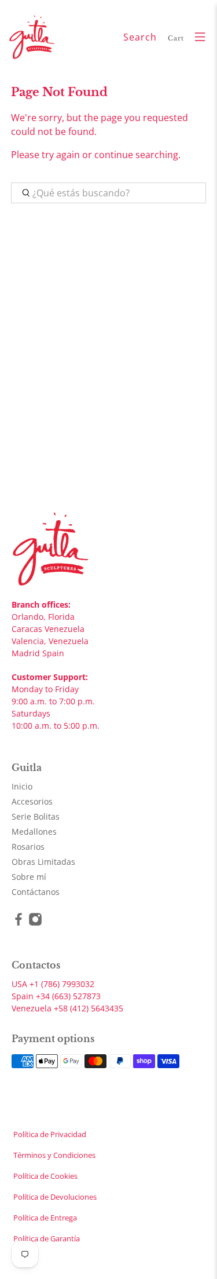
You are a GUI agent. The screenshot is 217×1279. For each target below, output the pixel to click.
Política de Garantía (46, 1238)
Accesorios (32, 801)
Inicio (22, 786)
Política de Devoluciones (55, 1197)
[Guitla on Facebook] (18, 923)
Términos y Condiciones (54, 1155)
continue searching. (137, 154)
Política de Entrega (45, 1217)
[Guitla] (62, 37)
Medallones (34, 831)
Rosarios (28, 846)
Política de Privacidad (49, 1134)
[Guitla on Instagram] (35, 923)
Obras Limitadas (43, 861)
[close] (206, 6)
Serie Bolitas (36, 816)
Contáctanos (36, 891)
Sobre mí (29, 876)
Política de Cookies (45, 1176)
